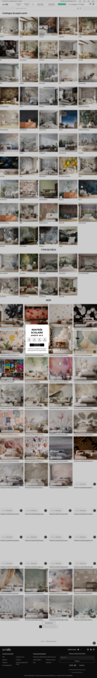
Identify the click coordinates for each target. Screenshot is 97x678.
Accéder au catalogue (37, 344)
